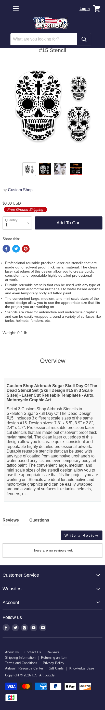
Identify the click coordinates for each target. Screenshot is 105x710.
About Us (12, 652)
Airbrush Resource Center (24, 668)
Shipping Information (20, 657)
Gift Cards (56, 668)
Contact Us (32, 652)
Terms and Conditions (21, 663)
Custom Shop (20, 190)
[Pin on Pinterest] (26, 249)
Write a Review (81, 535)
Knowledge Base (81, 668)
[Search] (84, 39)
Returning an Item (54, 657)
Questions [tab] (39, 520)
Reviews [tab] (11, 520)
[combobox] (43, 39)
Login (85, 8)
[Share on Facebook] (6, 249)
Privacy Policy (53, 663)
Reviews (53, 652)
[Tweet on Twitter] (16, 249)
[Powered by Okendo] (15, 537)
